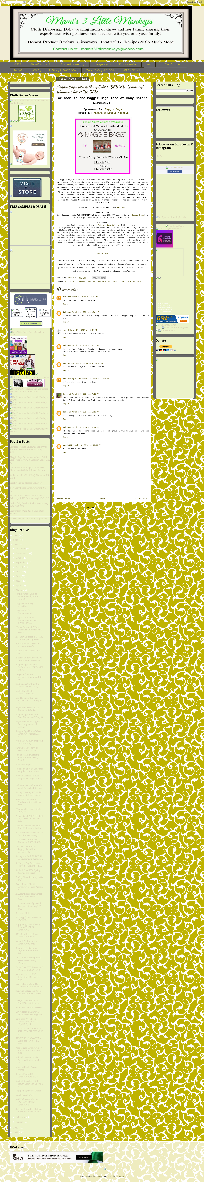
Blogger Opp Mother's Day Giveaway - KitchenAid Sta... (28, 734)
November (21, 553)
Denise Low (68, 363)
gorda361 (67, 445)
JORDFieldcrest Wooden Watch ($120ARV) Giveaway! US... (27, 1102)
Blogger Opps (102, 64)
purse (115, 281)
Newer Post (63, 498)
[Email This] (93, 277)
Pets (148, 64)
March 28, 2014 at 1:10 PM (85, 412)
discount (69, 281)
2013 (16, 1128)
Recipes (19, 70)
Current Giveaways (73, 64)
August (19, 567)
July (18, 572)
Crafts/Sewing (128, 64)
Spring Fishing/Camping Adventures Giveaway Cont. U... (27, 757)
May (18, 581)
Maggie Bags (113, 109)
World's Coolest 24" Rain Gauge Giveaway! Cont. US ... (29, 778)
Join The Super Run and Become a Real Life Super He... (29, 700)
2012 (16, 1132)
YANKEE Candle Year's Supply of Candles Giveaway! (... (26, 849)
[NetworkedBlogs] (175, 168)
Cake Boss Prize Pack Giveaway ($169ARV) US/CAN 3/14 (27, 1021)
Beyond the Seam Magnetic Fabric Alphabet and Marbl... (28, 724)
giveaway (80, 281)
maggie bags (104, 281)
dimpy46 (67, 297)
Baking (36, 70)
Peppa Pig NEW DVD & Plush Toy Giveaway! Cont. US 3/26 (29, 819)
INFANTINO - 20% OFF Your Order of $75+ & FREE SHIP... (29, 1041)
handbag (91, 281)
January (20, 1122)
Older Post (142, 498)
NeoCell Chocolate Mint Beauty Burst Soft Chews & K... (29, 1084)
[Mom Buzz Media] (175, 226)
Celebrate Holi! (23, 913)
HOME (18, 64)
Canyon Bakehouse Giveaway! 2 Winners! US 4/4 (29, 677)
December (21, 549)
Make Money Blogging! (100, 70)
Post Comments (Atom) (110, 507)
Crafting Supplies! (171, 64)
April (19, 586)
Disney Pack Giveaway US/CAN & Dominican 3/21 (27, 951)
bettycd (67, 394)
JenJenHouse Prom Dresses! (29, 1008)
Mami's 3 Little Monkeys (111, 113)
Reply (66, 304)
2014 (16, 545)
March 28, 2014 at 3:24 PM (85, 427)
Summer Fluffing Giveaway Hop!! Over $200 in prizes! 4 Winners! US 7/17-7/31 (28, 449)
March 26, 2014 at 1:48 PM (95, 379)
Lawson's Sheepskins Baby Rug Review (28, 519)
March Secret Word (25, 1095)
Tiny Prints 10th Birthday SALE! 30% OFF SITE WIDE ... (29, 1031)
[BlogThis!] (96, 277)
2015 (16, 540)
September (21, 563)
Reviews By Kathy (72, 379)
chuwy (99, 1176)
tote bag (130, 281)
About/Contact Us (41, 64)
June (18, 576)
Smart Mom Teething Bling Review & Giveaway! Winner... (28, 960)
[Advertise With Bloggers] (175, 328)
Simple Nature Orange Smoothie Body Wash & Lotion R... (28, 596)
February (20, 1117)
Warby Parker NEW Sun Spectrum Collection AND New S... (29, 630)
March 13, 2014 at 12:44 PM (86, 312)
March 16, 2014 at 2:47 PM (83, 330)
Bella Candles (131, 70)
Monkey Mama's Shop (63, 70)
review (120, 207)
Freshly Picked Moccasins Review (26, 483)
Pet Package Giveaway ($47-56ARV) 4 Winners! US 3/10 (29, 1050)
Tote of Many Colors (108, 225)
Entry (100, 254)
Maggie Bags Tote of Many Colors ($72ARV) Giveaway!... (28, 927)
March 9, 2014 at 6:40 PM (85, 297)
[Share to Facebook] (101, 277)
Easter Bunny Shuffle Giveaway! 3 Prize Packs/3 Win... (29, 887)
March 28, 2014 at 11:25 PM (87, 445)
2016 (16, 535)
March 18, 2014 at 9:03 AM (85, 345)
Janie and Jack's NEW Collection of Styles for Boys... (28, 977)
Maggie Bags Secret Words (28, 1091)
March (19, 590)
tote (122, 281)
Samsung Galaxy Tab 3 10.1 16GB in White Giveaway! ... (29, 993)
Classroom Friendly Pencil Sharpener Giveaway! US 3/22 (28, 906)
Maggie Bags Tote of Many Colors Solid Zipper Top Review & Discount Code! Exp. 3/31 (30, 460)
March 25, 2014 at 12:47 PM (89, 363)
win (139, 281)
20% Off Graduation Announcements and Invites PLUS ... (26, 620)
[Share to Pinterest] (104, 277)
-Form (105, 254)
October (20, 558)
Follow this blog (175, 171)
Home (102, 498)
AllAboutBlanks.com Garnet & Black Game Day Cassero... (29, 896)
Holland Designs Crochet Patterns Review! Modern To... (29, 1060)
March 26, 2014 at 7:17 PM (85, 394)
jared (66, 330)
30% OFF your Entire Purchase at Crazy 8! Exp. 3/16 (29, 802)
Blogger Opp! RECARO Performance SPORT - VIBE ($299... (29, 667)
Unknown (67, 312)
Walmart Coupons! (24, 765)
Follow (159, 156)
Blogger (120, 1176)
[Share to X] (99, 277)
